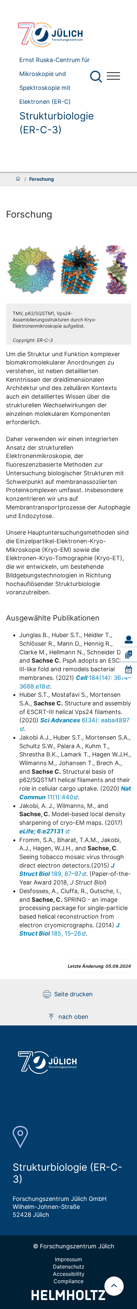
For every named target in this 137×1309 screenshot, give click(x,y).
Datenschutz (68, 1266)
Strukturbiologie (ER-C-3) (56, 123)
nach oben (73, 1016)
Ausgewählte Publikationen (52, 618)
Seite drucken (73, 994)
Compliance (68, 1281)
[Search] (97, 76)
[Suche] (96, 77)
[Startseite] (18, 179)
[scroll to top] (114, 1286)
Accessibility (68, 1274)
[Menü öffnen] (113, 77)
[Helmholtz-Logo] (68, 1297)
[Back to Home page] (57, 35)
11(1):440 (75, 793)
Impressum (68, 1259)
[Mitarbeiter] (128, 639)
